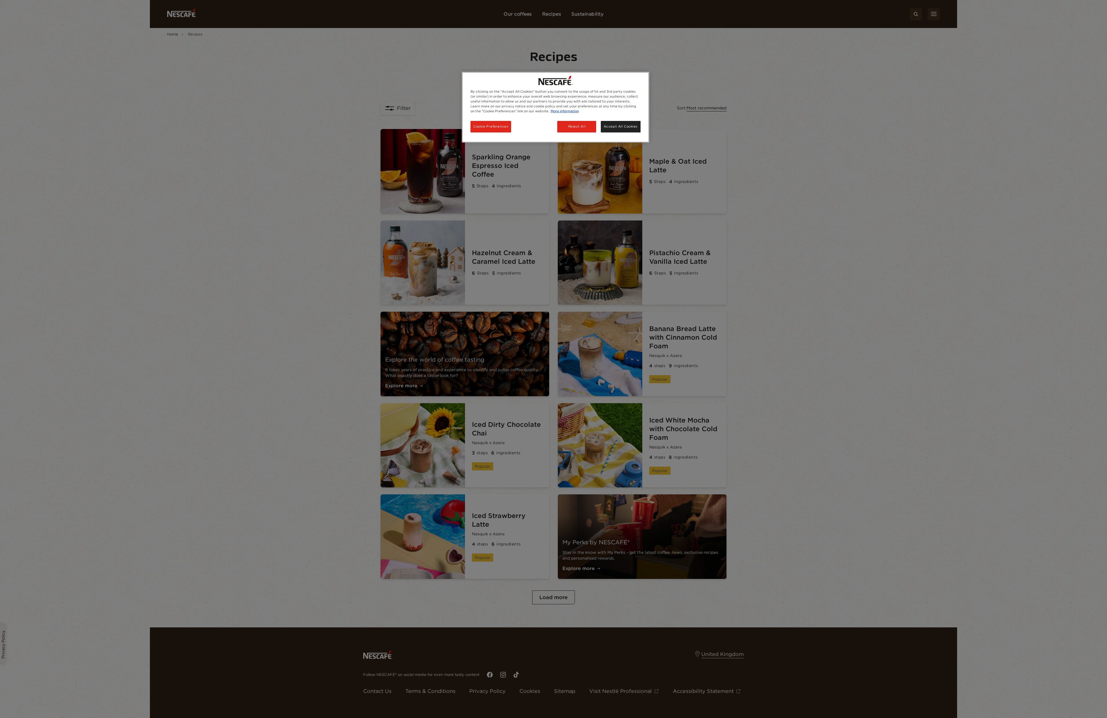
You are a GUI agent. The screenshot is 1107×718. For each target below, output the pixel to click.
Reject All (577, 126)
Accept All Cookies (621, 126)
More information (565, 111)
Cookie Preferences (490, 126)
